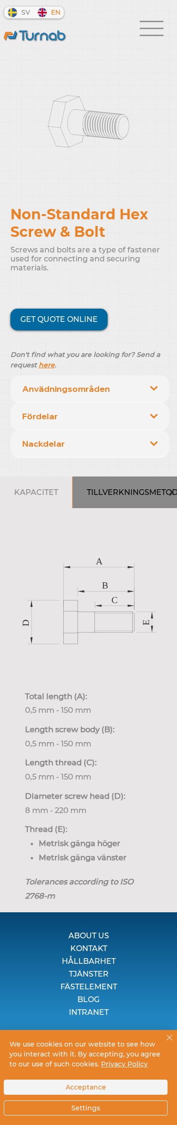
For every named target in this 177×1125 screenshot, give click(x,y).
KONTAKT (88, 948)
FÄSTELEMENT (88, 986)
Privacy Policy (124, 1064)
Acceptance (86, 1087)
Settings (85, 1108)
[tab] (36, 492)
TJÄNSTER (89, 973)
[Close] (163, 1043)
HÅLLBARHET (89, 961)
